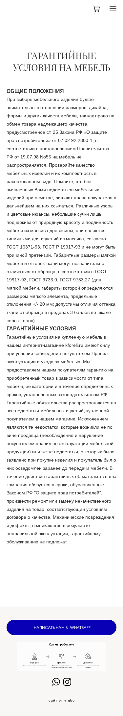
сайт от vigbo (62, 700)
